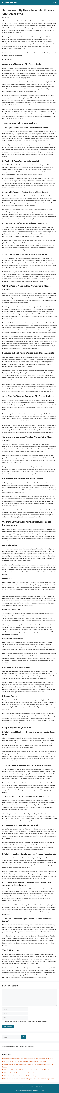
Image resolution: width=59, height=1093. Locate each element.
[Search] (23, 1037)
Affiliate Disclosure (40, 1087)
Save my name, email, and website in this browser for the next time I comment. (25, 1022)
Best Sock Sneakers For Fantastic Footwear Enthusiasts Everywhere (21, 1076)
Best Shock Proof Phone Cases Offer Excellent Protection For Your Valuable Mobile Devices (27, 1070)
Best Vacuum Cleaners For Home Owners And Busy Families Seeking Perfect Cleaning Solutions (28, 1079)
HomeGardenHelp (9, 2)
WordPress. (41, 1090)
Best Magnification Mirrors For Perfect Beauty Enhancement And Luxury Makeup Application (27, 1058)
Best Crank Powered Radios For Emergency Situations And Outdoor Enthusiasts (24, 1061)
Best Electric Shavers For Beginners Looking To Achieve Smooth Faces (21, 1073)
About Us (17, 1087)
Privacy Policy (31, 1087)
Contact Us (23, 1087)
